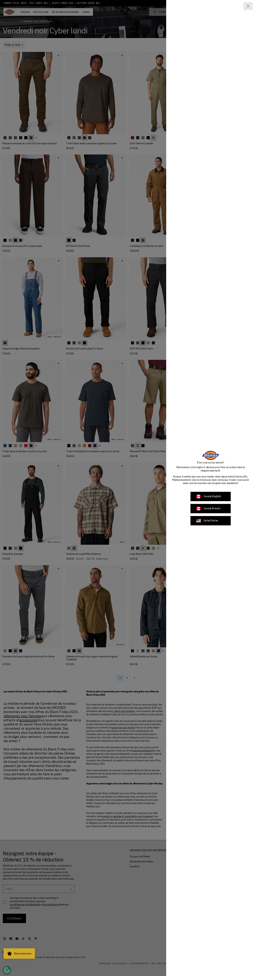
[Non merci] (248, 6)
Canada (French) (212, 508)
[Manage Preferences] (7, 970)
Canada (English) (212, 496)
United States (211, 520)
